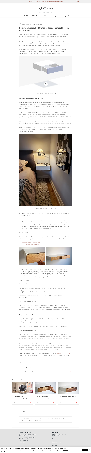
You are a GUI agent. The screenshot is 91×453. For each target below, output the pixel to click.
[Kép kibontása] (32, 256)
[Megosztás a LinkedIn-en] (27, 367)
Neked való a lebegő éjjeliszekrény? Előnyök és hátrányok (44, 397)
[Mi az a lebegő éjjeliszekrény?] (68, 388)
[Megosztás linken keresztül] (30, 367)
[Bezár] (89, 450)
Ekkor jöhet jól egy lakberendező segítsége (20, 397)
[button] (78, 1)
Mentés (84, 450)
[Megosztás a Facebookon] (20, 367)
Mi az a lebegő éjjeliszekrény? (68, 396)
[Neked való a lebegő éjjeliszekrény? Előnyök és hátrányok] (45, 388)
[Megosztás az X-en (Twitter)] (23, 367)
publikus (21, 362)
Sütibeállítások (76, 450)
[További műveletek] (71, 24)
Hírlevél (54, 439)
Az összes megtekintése (74, 379)
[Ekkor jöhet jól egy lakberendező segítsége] (22, 388)
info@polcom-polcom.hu (59, 434)
